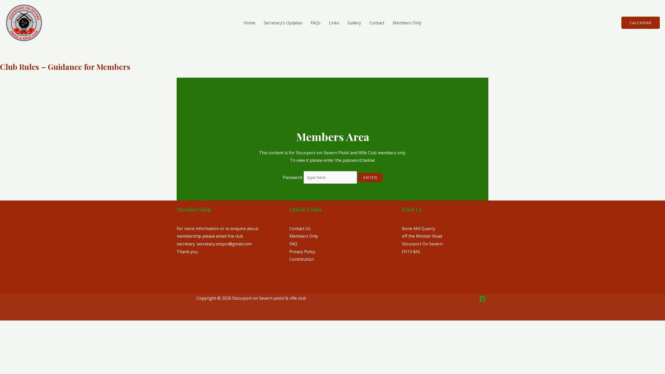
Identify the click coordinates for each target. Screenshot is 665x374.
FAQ (293, 244)
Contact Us (300, 228)
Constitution (301, 259)
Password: (293, 177)
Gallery (354, 23)
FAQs (316, 23)
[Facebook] (482, 299)
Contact (376, 23)
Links (334, 23)
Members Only (407, 23)
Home (249, 23)
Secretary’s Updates (283, 23)
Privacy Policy (302, 252)
